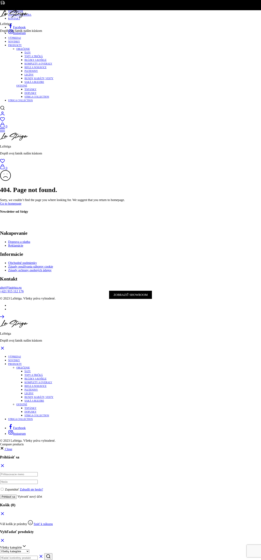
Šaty (27, 52)
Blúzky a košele (35, 60)
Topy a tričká (33, 56)
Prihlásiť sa (8, 496)
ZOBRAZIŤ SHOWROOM (131, 294)
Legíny (29, 74)
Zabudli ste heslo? (31, 489)
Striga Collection (36, 96)
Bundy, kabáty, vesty (38, 78)
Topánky (30, 89)
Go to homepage (10, 203)
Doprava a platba (19, 242)
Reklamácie (15, 245)
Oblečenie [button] (23, 49)
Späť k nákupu (43, 524)
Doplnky (30, 93)
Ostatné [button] (21, 85)
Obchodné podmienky (22, 263)
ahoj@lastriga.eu (11, 287)
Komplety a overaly (38, 63)
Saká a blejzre (34, 82)
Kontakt (14, 18)
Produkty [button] (15, 45)
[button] (6, 449)
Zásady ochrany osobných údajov (30, 270)
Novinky (14, 41)
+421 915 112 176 (12, 291)
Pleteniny (31, 71)
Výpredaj (14, 38)
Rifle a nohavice (35, 67)
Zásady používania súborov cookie (30, 266)
